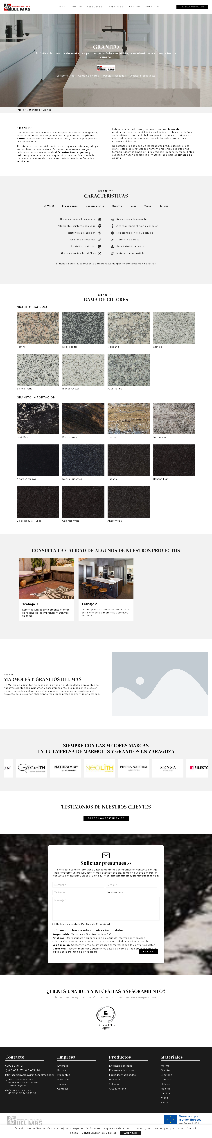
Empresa (59, 7)
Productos (94, 7)
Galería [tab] (164, 206)
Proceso (76, 7)
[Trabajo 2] (101, 578)
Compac (166, 1079)
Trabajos (134, 7)
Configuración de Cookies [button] (99, 1132)
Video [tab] (147, 206)
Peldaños (114, 1079)
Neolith (165, 1088)
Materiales (115, 7)
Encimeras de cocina (121, 1070)
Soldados (114, 1084)
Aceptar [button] (130, 1133)
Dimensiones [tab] (70, 206)
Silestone (166, 1075)
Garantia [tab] (117, 206)
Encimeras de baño (121, 1065)
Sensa (164, 1102)
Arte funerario (117, 1088)
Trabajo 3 (30, 604)
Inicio (20, 109)
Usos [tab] (133, 206)
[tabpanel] (106, 240)
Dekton (165, 1084)
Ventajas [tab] (49, 206)
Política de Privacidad (95, 924)
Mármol (165, 1065)
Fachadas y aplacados (122, 1075)
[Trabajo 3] (41, 578)
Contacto (152, 7)
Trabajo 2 (89, 604)
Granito (165, 1070)
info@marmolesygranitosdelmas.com (135, 875)
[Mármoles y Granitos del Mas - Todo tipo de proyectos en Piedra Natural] (22, 7)
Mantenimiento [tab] (95, 206)
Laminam (166, 1093)
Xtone (164, 1097)
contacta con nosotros (141, 263)
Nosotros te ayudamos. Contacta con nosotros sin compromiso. (106, 997)
